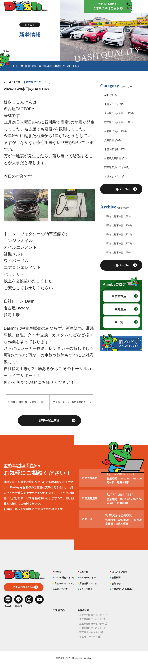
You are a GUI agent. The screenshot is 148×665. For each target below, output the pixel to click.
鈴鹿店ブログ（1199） (116, 131)
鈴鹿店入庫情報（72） (116, 158)
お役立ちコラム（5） (115, 176)
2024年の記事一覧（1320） (118, 234)
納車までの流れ (62, 589)
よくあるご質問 (119, 572)
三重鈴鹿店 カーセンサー (91, 623)
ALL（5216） (111, 95)
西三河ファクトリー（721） (119, 122)
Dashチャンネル (87, 577)
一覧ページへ (121, 189)
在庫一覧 (83, 572)
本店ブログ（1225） (115, 104)
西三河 (119, 322)
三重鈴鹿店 (119, 309)
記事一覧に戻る (49, 420)
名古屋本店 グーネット (90, 619)
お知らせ (116, 583)
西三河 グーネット (88, 636)
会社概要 (116, 577)
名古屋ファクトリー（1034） (119, 113)
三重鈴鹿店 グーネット (90, 628)
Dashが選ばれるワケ (65, 577)
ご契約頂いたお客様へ (123, 589)
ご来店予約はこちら (23, 587)
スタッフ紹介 (85, 589)
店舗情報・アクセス (89, 583)
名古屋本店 (119, 296)
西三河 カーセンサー (89, 632)
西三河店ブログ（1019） (117, 167)
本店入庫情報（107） (115, 149)
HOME (58, 572)
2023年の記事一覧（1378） (118, 243)
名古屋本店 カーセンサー (91, 615)
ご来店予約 (59, 610)
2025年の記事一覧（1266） (118, 225)
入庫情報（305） (113, 140)
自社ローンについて (64, 583)
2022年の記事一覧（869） (118, 252)
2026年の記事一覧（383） (118, 216)
